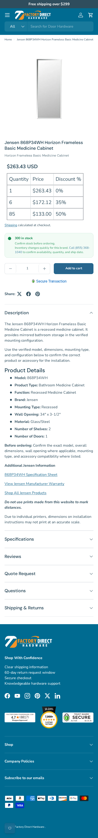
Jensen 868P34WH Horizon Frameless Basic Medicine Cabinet (55, 39)
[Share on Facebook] (28, 294)
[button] (91, 15)
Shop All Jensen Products (25, 492)
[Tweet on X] (19, 294)
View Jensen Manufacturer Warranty (34, 483)
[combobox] (49, 26)
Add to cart (73, 268)
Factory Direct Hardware (30, 827)
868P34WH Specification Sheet (31, 474)
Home (8, 39)
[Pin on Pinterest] (37, 294)
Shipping (11, 225)
